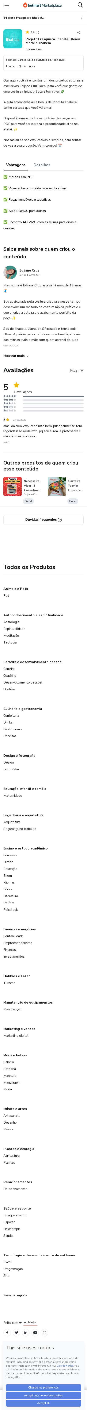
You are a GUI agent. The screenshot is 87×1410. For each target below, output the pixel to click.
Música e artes (15, 1109)
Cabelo (8, 1062)
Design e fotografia (19, 755)
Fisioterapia (11, 1229)
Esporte (9, 1222)
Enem (7, 875)
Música (8, 1129)
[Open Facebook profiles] (7, 1333)
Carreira (9, 668)
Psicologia (11, 909)
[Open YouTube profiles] (35, 1333)
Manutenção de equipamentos (28, 1002)
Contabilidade (13, 936)
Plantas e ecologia (18, 1149)
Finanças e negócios (19, 929)
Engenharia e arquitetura (23, 815)
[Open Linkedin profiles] (26, 1333)
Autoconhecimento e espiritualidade (33, 615)
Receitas (9, 736)
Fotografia (11, 769)
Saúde (8, 1235)
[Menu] (6, 5)
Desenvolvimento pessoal (22, 682)
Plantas (9, 1162)
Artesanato (11, 1115)
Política (9, 903)
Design (8, 762)
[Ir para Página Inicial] (42, 5)
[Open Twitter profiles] (16, 1333)
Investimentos (14, 956)
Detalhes (42, 164)
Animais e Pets (15, 588)
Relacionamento (15, 1189)
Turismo (9, 983)
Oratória (9, 689)
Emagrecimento (15, 1215)
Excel (7, 1262)
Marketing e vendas (19, 1029)
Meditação (11, 635)
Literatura (10, 896)
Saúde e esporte (17, 1208)
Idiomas (9, 882)
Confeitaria (11, 715)
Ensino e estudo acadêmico (25, 848)
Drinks (8, 722)
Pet (6, 595)
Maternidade (12, 795)
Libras (7, 889)
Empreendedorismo (17, 943)
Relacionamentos (17, 1182)
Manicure (9, 1075)
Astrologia (11, 622)
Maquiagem (11, 1082)
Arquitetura (11, 822)
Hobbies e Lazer (16, 976)
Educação (10, 869)
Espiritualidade (14, 628)
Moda (7, 1089)
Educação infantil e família (24, 789)
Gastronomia (12, 729)
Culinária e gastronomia (22, 708)
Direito (8, 862)
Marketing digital (16, 1035)
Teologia (10, 642)
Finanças (9, 949)
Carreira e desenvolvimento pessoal (33, 662)
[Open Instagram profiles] (44, 1333)
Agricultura (11, 1155)
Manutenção (12, 1009)
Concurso (10, 855)
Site (6, 1275)
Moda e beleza (15, 1055)
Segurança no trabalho (19, 829)
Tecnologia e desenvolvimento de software (39, 1255)
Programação (13, 1269)
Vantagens (16, 164)
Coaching (9, 675)
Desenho (10, 1122)
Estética (9, 1069)
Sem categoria (15, 1295)
